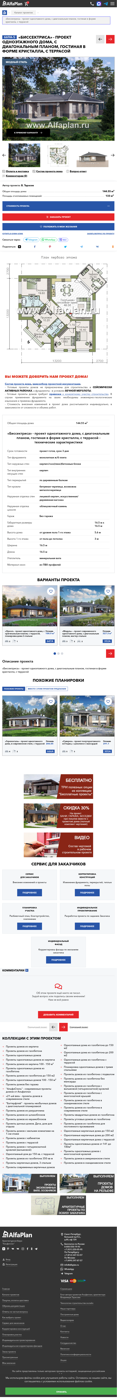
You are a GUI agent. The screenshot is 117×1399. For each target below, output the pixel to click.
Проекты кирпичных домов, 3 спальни (28, 1162)
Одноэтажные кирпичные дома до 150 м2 (89, 1130)
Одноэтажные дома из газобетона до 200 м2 (89, 1054)
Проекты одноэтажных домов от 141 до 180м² (87, 1145)
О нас (63, 1326)
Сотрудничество (68, 1343)
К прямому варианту (26, 133)
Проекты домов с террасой (22, 1142)
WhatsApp (49, 239)
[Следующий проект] (63, 1027)
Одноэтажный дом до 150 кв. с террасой (30, 1154)
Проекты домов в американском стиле (87, 1158)
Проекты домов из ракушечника (25, 1110)
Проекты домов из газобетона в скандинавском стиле (83, 1102)
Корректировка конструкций (16, 1329)
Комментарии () (16, 175)
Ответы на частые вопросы (15, 1311)
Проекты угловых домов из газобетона (87, 1119)
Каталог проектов (10, 1294)
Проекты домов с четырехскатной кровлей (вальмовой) (26, 1148)
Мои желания (8, 1363)
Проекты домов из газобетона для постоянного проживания (84, 1125)
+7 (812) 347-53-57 (73, 1255)
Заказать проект (60, 217)
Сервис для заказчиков (58, 864)
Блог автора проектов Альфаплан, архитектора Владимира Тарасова (82, 1295)
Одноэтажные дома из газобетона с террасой (85, 1061)
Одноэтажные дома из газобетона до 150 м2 (89, 1047)
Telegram (33, 239)
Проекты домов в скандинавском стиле (87, 1162)
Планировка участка (12, 1334)
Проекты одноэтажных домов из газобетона (25, 1070)
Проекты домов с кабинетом (23, 1138)
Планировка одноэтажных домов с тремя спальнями (88, 1068)
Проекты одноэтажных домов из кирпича (30, 1059)
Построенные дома (69, 1314)
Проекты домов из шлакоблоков (25, 1114)
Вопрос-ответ (78, 171)
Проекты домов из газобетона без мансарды (84, 1080)
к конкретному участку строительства (78, 394)
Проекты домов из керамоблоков (26, 1119)
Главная (6, 1289)
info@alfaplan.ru (71, 1265)
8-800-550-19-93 (72, 1246)
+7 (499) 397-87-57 (73, 1260)
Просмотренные (10, 1357)
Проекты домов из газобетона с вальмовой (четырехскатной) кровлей (86, 1087)
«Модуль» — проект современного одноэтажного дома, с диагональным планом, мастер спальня (80, 633)
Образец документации (13, 1306)
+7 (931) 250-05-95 (73, 1249)
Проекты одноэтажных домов (23, 1055)
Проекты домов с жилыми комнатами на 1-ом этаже (30, 1132)
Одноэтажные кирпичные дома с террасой (89, 1139)
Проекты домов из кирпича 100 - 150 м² (30, 1064)
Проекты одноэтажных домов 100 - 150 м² (31, 1080)
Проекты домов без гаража (22, 1084)
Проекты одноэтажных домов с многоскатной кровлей (82, 1153)
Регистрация (11, 1264)
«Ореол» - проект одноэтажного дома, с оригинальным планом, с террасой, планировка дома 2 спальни (25, 633)
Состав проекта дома (49, 171)
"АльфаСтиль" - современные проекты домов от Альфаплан (28, 1090)
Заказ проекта (9, 1351)
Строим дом (66, 1289)
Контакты (64, 1331)
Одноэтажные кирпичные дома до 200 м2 (89, 1135)
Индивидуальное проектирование (18, 1340)
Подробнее (18, 618)
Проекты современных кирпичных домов (30, 1167)
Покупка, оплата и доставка (15, 1300)
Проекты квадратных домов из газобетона (89, 1114)
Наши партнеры (67, 1308)
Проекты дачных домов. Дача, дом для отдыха (29, 1125)
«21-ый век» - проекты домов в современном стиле (24, 1097)
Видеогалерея (67, 1320)
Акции (63, 1360)
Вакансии (65, 1348)
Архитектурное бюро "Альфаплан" (12, 1242)
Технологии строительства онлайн (76, 1303)
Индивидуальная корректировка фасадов (22, 1346)
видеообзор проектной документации (56, 383)
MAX (64, 240)
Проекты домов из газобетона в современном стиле (83, 1109)
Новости (64, 1337)
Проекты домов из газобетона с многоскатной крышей (83, 1094)
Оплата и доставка (17, 171)
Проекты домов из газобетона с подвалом (89, 1074)
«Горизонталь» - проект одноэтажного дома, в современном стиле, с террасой (25, 742)
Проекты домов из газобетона (24, 1051)
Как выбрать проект (11, 1317)
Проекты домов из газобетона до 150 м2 (30, 1075)
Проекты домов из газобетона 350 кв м (29, 1158)
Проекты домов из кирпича (22, 1046)
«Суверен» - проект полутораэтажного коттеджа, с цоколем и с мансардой (81, 742)
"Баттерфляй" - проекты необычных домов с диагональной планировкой (31, 1105)
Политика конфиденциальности (75, 1354)
